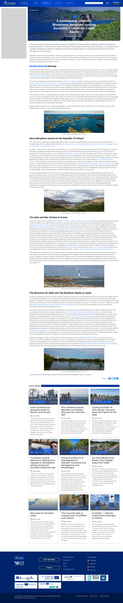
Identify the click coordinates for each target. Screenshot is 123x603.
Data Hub (58, 3)
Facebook (93, 560)
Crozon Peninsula (98, 247)
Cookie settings (104, 596)
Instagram (93, 557)
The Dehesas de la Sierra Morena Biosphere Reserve (84, 312)
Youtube (93, 570)
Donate (49, 567)
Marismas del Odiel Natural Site (42, 330)
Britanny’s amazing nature (77, 229)
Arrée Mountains (72, 247)
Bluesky (92, 567)
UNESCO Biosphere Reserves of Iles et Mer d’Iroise (96, 249)
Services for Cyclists (47, 3)
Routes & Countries (24, 3)
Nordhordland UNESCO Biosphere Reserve (43, 83)
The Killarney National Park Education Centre (99, 163)
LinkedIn (93, 563)
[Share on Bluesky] (115, 378)
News (36, 3)
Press (65, 563)
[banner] (9, 3)
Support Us (70, 3)
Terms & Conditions (82, 596)
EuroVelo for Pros (69, 569)
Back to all (35, 10)
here (39, 262)
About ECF (66, 560)
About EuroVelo (68, 557)
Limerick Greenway (73, 153)
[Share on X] (112, 378)
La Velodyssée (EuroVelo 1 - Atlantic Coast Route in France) (72, 221)
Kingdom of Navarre (92, 337)
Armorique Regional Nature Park (47, 227)
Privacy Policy (94, 596)
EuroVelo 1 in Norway (69, 81)
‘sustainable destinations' (37, 76)
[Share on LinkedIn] (117, 378)
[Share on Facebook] (109, 378)
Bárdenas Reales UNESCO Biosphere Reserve (95, 343)
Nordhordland (37, 66)
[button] (107, 3)
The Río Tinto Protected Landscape (82, 316)
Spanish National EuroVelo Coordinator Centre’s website (51, 304)
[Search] (86, 3)
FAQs (65, 566)
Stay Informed (49, 559)
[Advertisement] (13, 33)
